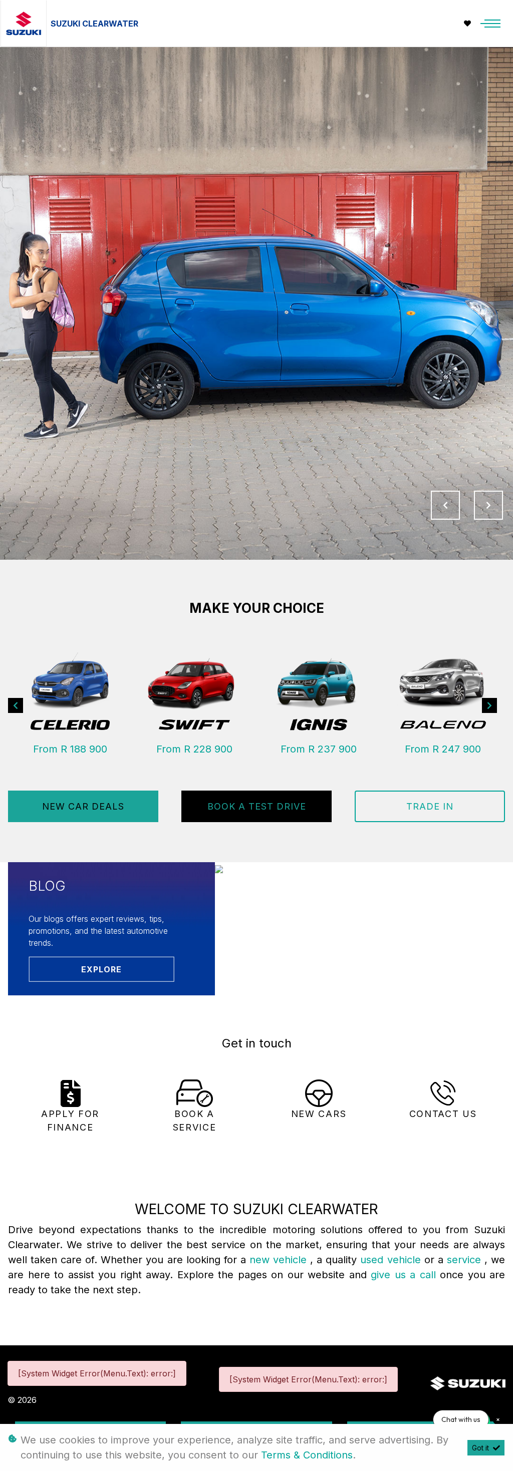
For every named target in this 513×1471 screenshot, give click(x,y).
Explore (101, 969)
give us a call (405, 1275)
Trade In (429, 806)
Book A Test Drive (256, 806)
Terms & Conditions (307, 1455)
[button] (15, 706)
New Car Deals (83, 806)
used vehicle (392, 1260)
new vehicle (279, 1260)
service (465, 1260)
